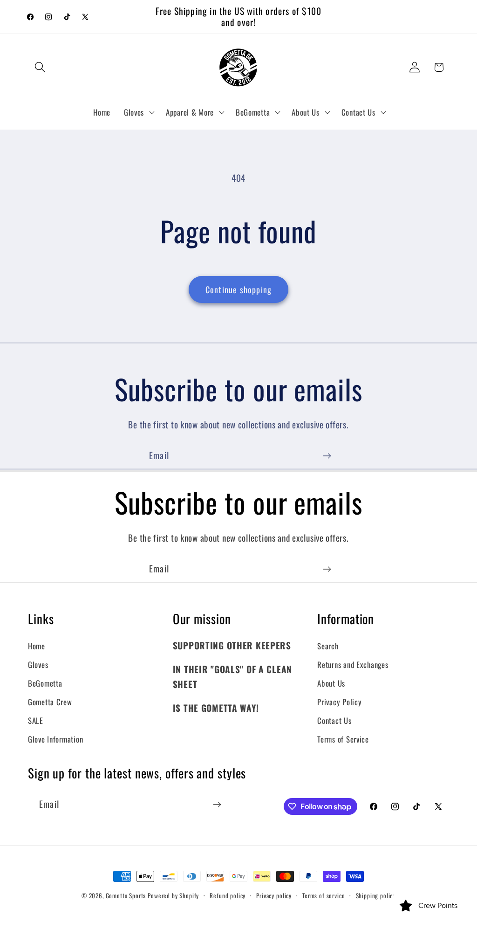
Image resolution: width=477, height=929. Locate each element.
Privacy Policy (339, 702)
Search (327, 646)
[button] (40, 67)
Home (36, 646)
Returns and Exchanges (352, 664)
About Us (331, 683)
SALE (35, 720)
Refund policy (227, 895)
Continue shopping (238, 289)
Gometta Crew (50, 702)
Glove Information (55, 739)
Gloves (38, 664)
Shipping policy (376, 895)
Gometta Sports (126, 895)
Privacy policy (274, 895)
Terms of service (323, 895)
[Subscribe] (326, 455)
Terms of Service (343, 739)
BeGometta (45, 683)
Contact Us (334, 720)
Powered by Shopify (173, 895)
